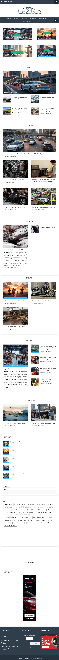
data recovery (50, 509)
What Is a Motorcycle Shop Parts (16, 326)
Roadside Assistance (10, 520)
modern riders (8, 515)
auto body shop (31, 504)
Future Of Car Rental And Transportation (17, 54)
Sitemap (37, 657)
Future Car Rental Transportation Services (15, 512)
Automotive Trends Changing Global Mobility (29, 154)
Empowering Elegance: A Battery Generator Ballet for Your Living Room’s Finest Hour (43, 180)
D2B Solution (32, 647)
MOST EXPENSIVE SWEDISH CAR (23, 515)
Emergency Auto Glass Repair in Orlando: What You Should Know (48, 347)
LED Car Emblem (29, 562)
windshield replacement (10, 525)
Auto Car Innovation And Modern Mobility (46, 52)
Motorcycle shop (38, 515)
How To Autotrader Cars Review (20, 98)
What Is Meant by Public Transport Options (43, 423)
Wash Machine (40, 522)
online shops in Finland (10, 517)
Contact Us (22, 657)
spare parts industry (40, 520)
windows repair (50, 522)
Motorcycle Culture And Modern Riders (46, 36)
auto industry (50, 504)
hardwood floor (30, 512)
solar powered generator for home (25, 520)
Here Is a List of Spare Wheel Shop (48, 369)
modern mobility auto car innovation (45, 512)
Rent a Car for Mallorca (38, 517)
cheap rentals (30, 509)
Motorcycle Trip (50, 515)
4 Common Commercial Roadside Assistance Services (48, 109)
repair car (51, 517)
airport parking (8, 504)
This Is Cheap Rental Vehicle (15, 250)
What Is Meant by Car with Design (15, 207)
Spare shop (51, 520)
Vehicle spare (30, 522)
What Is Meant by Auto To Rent (48, 228)
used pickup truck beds (18, 522)
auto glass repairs (41, 504)
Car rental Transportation (17, 51)
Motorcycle (33, 18)
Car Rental (24, 18)
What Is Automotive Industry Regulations (43, 207)
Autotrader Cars (28, 507)
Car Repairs (19, 509)
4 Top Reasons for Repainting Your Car (48, 98)
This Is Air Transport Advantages (15, 423)
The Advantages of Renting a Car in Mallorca (20, 109)
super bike (7, 522)
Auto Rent (18, 507)
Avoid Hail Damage (39, 507)
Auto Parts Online (9, 507)
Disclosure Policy (30, 657)
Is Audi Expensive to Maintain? (15, 179)
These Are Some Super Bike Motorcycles (43, 301)
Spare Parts (42, 18)
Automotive (9, 18)
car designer (8, 509)
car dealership (50, 507)
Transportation (25, 21)
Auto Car (16, 18)
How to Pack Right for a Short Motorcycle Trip (48, 380)
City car (40, 509)
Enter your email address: (29, 641)
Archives (4, 489)
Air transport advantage (19, 504)
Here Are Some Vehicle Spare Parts (48, 358)
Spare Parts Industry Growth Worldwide (17, 37)
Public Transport (24, 517)
